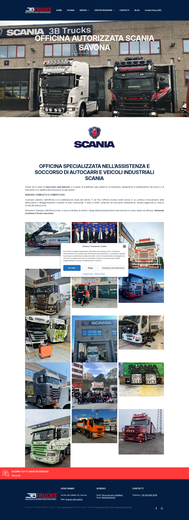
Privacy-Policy (109, 507)
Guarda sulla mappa (74, 499)
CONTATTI (124, 10)
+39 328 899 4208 (149, 495)
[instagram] (162, 508)
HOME (59, 10)
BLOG (137, 10)
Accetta (71, 268)
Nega (90, 268)
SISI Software (100, 507)
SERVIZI (83, 10)
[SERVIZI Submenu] (89, 10)
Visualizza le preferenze (113, 268)
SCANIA (70, 10)
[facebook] (156, 508)
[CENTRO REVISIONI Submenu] (114, 10)
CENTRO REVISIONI (103, 10)
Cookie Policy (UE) (153, 10)
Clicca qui (16, 475)
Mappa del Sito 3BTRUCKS (123, 507)
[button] (124, 246)
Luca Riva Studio (66, 507)
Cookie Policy (88, 274)
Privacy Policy (99, 274)
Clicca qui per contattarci (112, 495)
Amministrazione (108, 497)
